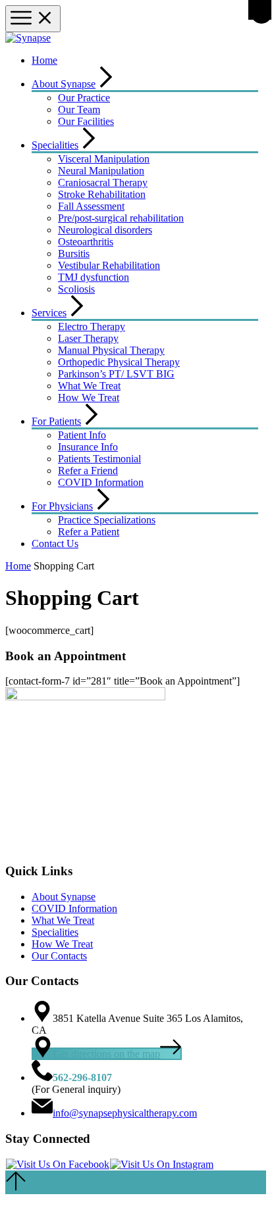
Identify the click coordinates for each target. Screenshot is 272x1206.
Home (44, 60)
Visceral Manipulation (104, 158)
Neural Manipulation (101, 170)
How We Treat (88, 397)
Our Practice (84, 97)
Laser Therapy (88, 338)
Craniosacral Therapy (103, 182)
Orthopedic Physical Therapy (119, 362)
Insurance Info (88, 446)
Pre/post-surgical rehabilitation (121, 218)
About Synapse (63, 83)
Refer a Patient (88, 531)
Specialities (55, 145)
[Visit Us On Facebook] (57, 1164)
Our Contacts (59, 955)
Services (49, 312)
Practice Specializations (106, 519)
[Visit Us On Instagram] (161, 1164)
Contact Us (55, 543)
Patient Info (82, 435)
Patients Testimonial (99, 458)
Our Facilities (86, 121)
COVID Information (101, 482)
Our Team (79, 109)
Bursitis (74, 253)
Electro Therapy (91, 326)
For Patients (56, 421)
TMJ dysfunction (93, 277)
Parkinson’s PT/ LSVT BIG (116, 373)
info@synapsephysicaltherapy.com (125, 1113)
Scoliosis (76, 289)
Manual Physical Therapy (111, 350)
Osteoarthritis (85, 241)
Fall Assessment (91, 206)
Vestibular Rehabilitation (109, 265)
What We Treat (89, 385)
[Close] (259, 10)
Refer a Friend (88, 470)
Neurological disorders (105, 229)
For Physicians (62, 506)
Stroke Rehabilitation (102, 194)
